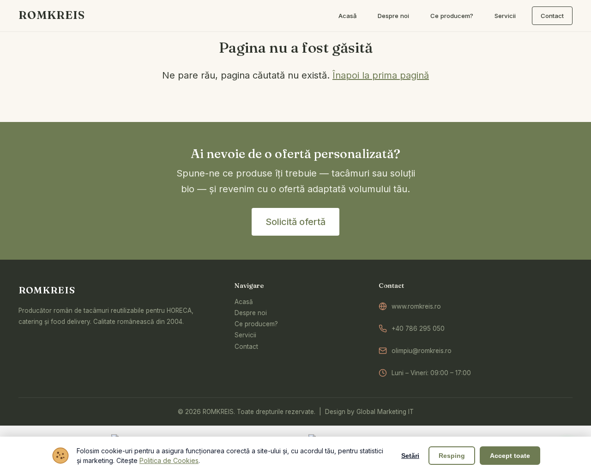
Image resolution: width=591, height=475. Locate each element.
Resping (452, 455)
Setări (410, 455)
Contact (246, 346)
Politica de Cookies (169, 460)
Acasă (244, 301)
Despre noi (251, 313)
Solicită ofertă (295, 221)
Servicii (245, 335)
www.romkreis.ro (416, 306)
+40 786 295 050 (418, 328)
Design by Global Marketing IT (369, 411)
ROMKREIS (51, 15)
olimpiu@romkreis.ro (422, 350)
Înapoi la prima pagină (380, 75)
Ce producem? (256, 324)
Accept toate (510, 455)
